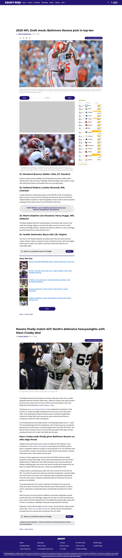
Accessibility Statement (45, 549)
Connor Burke (23, 336)
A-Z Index (63, 549)
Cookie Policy (98, 546)
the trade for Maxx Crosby (45, 405)
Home (21, 314)
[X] (111, 2)
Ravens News (29, 529)
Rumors (30, 2)
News (24, 2)
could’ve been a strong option (38, 446)
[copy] (30, 38)
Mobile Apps (98, 543)
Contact (62, 543)
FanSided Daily (24, 546)
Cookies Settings (81, 549)
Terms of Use (80, 546)
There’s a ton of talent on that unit (39, 509)
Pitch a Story (41, 546)
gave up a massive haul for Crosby (39, 409)
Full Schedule (83, 164)
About (22, 543)
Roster (51, 2)
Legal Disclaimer (25, 549)
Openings (40, 543)
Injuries (57, 2)
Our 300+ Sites (80, 543)
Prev (24, 98)
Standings (45, 2)
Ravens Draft (29, 314)
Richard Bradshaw (24, 34)
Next (69, 98)
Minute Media (10, 553)
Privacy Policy (64, 546)
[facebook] (108, 2)
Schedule (37, 2)
